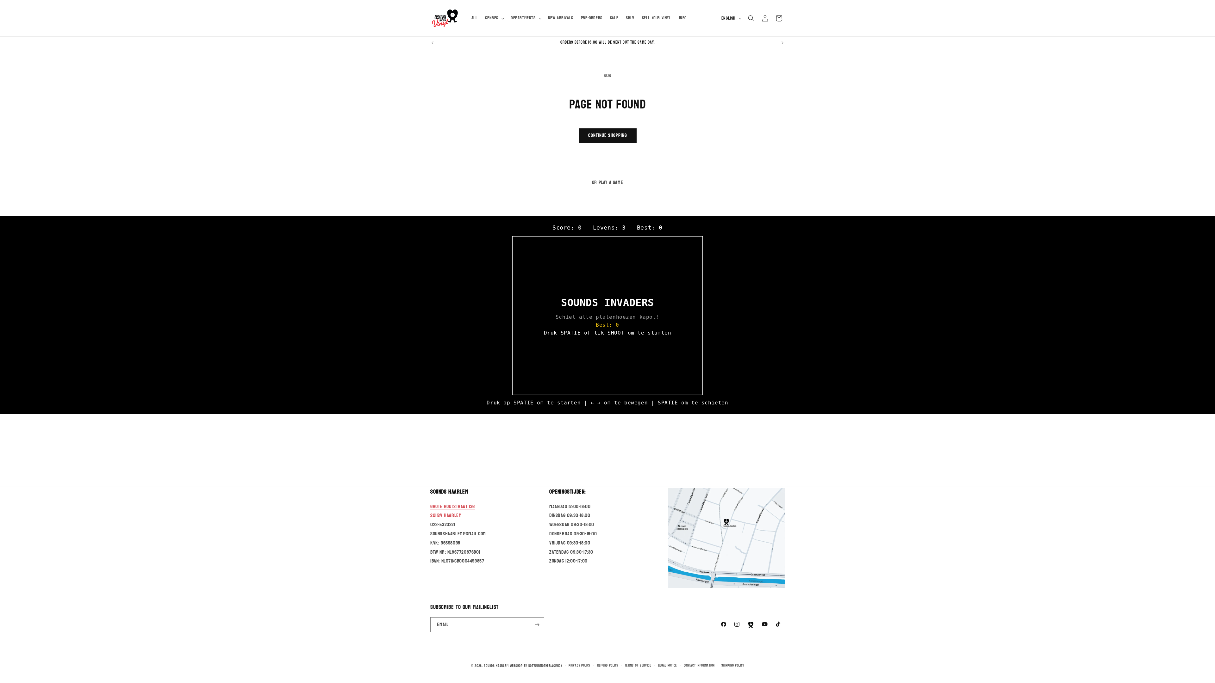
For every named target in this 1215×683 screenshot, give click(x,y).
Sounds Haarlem (496, 666)
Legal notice (667, 665)
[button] (494, 18)
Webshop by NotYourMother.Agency (536, 666)
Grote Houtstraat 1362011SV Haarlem (452, 511)
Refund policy (607, 665)
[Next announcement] (782, 43)
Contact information (699, 665)
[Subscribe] (537, 624)
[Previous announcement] (432, 43)
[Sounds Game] (751, 625)
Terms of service (638, 665)
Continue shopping (607, 135)
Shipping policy (733, 665)
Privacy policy (579, 665)
